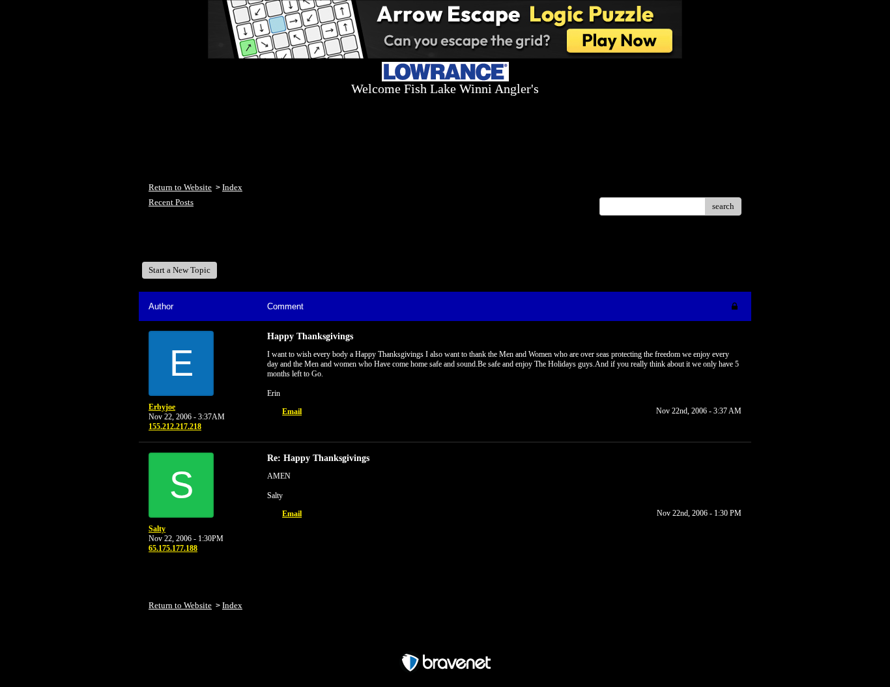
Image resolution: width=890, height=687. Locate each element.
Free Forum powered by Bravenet (445, 640)
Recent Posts (171, 202)
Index (232, 187)
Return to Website (180, 187)
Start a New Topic (179, 270)
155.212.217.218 (175, 426)
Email (292, 411)
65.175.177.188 (173, 548)
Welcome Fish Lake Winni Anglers (219, 243)
